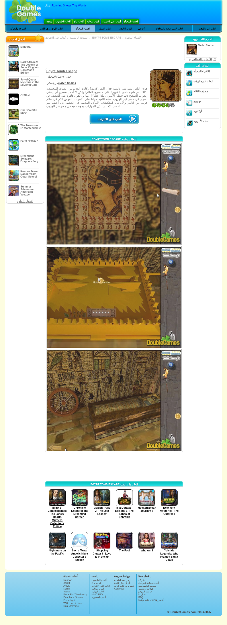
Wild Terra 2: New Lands (72, 604)
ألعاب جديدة (70, 576)
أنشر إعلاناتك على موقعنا (151, 600)
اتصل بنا (142, 594)
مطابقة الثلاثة (201, 91)
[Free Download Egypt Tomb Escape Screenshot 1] (114, 194)
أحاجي (141, 28)
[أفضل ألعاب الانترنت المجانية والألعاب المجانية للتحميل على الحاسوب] (25, 12)
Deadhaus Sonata (73, 597)
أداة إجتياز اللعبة (122, 583)
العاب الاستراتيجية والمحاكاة (169, 28)
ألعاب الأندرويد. (202, 121)
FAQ (140, 597)
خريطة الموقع (145, 591)
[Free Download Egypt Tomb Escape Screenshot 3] (114, 400)
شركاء (141, 580)
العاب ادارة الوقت (207, 28)
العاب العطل (105, 28)
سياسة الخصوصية (147, 585)
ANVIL (66, 585)
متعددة (48, 21)
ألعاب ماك (79, 21)
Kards (66, 588)
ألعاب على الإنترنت (111, 21)
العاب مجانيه (93, 21)
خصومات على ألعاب (124, 585)
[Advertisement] (114, 53)
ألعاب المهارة (98, 591)
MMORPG (97, 594)
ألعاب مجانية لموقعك (148, 583)
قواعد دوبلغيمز (145, 588)
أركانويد (198, 111)
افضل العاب (25, 201)
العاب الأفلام (125, 28)
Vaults (66, 591)
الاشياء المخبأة (131, 21)
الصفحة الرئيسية (79, 37)
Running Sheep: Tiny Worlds (69, 5)
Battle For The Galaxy (75, 594)
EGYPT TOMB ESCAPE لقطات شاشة (114, 139)
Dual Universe (71, 606)
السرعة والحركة (18, 28)
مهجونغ (197, 101)
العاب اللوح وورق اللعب (51, 28)
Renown (67, 580)
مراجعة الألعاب (121, 580)
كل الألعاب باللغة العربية (202, 59)
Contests (119, 588)
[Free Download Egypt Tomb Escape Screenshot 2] (114, 297)
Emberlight (69, 600)
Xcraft (66, 583)
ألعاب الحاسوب (62, 21)
